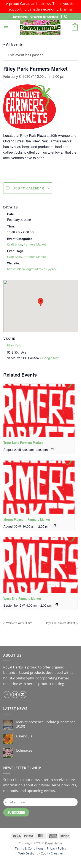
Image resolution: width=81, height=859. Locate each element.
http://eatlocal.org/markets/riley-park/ (32, 269)
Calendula (24, 736)
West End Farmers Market (22, 598)
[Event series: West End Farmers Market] (56, 604)
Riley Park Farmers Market (59, 623)
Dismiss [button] (66, 9)
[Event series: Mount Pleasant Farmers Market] (54, 525)
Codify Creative (52, 853)
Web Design (27, 853)
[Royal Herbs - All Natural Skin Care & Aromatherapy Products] (40, 27)
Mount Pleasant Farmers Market (26, 519)
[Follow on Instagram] (65, 16)
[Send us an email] (22, 694)
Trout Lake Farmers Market (23, 442)
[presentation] (39, 410)
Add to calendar (28, 188)
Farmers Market (35, 244)
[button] (5, 27)
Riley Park (14, 345)
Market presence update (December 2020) (45, 724)
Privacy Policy (56, 848)
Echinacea (24, 750)
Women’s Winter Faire (19, 623)
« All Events (13, 44)
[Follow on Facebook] (61, 16)
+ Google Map (49, 358)
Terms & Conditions (29, 848)
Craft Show (14, 244)
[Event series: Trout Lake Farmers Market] (52, 449)
